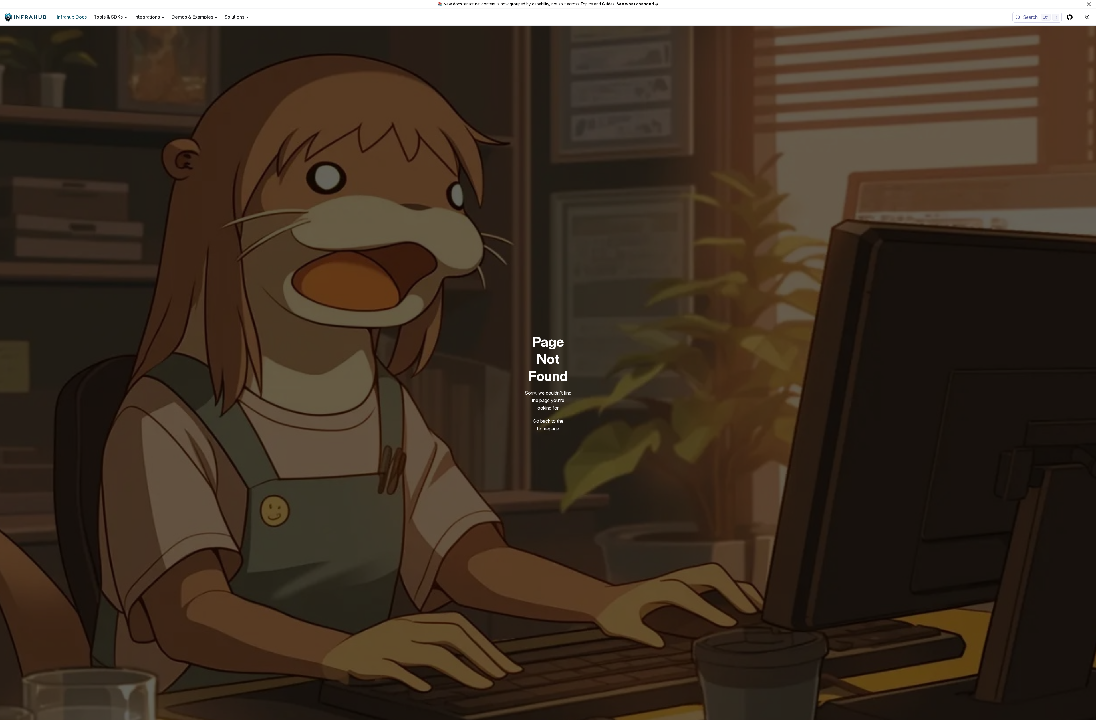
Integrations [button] (147, 17)
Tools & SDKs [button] (108, 17)
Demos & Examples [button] (192, 17)
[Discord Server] (1078, 17)
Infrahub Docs (72, 17)
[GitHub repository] (1069, 17)
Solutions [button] (234, 17)
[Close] (1089, 4)
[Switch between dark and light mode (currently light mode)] (1086, 17)
